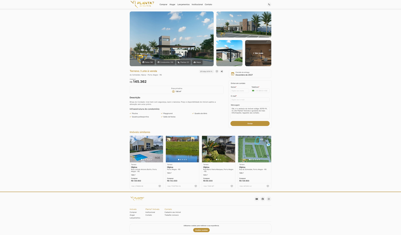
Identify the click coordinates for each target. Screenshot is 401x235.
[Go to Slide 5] (149, 159)
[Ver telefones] (269, 4)
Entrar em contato (238, 83)
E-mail (234, 96)
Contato (208, 4)
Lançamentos (183, 4)
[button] (146, 149)
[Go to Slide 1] (141, 159)
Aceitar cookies (201, 230)
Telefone (255, 87)
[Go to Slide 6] (151, 159)
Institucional (197, 4)
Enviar (250, 123)
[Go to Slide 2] (143, 159)
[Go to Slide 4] (147, 159)
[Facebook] (262, 198)
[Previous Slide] (132, 149)
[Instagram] (268, 198)
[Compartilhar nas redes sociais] (222, 71)
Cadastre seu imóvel (173, 212)
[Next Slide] (161, 149)
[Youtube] (256, 198)
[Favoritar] (217, 71)
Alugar (172, 4)
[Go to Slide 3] (145, 159)
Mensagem (235, 105)
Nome (233, 87)
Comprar (163, 4)
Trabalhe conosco (172, 215)
